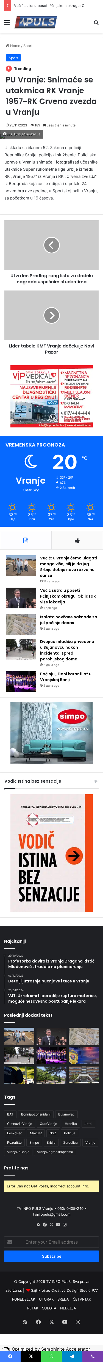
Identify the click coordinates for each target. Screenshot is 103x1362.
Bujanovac (66, 1114)
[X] (51, 1224)
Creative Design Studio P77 (74, 1290)
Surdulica (70, 1142)
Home (14, 45)
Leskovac (14, 1133)
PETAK (32, 1308)
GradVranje (48, 1124)
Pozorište (14, 1142)
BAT (10, 1114)
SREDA (63, 1299)
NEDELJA (68, 1308)
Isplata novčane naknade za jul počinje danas (68, 620)
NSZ (52, 1133)
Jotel (88, 1124)
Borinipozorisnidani (36, 1114)
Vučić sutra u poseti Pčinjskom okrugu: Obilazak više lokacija (68, 596)
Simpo (34, 1142)
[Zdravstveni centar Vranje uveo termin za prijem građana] (84, 1075)
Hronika (71, 1124)
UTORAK (46, 1299)
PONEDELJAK (23, 1299)
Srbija (51, 1142)
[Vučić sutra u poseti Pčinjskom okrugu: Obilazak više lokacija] (21, 598)
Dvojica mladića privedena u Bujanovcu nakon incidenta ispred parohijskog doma (67, 650)
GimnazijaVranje (19, 1124)
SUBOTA (49, 1308)
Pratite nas (16, 1168)
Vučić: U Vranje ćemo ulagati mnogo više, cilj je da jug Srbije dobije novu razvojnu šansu (68, 566)
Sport (28, 45)
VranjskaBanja (18, 1152)
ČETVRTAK (82, 1299)
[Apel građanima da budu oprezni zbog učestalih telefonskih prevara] (84, 1055)
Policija (69, 1133)
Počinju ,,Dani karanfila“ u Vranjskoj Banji (65, 677)
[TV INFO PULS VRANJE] (36, 22)
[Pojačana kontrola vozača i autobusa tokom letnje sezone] (19, 1075)
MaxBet (36, 1133)
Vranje (90, 1142)
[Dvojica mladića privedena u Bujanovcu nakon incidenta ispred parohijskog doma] (21, 649)
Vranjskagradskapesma (55, 1152)
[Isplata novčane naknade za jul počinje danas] (21, 624)
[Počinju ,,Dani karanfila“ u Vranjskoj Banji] (21, 681)
